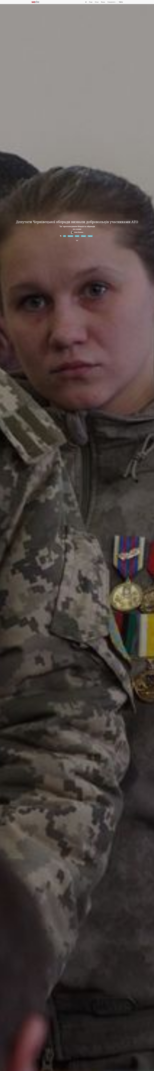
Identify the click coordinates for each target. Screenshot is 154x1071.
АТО (64, 236)
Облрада (83, 236)
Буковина (70, 236)
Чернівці (90, 236)
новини (77, 236)
